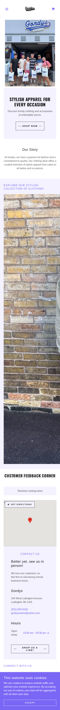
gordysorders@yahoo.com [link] (25, 613)
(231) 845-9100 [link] (19, 609)
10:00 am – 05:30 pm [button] (34, 633)
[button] (8, 9)
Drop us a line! (30, 648)
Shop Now (30, 126)
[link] (30, 9)
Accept (30, 703)
